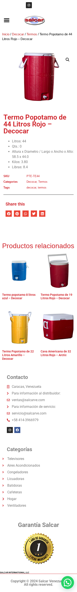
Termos (32, 34)
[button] (6, 20)
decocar (31, 187)
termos (42, 187)
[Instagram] (29, 5)
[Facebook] (17, 430)
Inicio (5, 34)
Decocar (18, 34)
